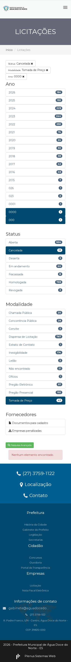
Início (9, 50)
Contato (38, 495)
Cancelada (19, 63)
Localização (37, 484)
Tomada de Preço (27, 70)
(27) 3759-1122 (38, 473)
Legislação (35, 534)
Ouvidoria (36, 562)
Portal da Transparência (35, 567)
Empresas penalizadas (26, 430)
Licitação (35, 585)
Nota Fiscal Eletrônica (35, 590)
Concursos (35, 557)
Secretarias (36, 539)
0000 (15, 76)
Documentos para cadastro (29, 423)
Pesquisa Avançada (21, 445)
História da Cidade (35, 524)
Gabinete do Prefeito (36, 529)
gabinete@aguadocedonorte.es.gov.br (39, 608)
